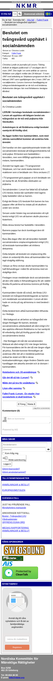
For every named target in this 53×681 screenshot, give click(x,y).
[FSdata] (12, 560)
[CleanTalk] (20, 578)
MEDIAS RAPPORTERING (15, 528)
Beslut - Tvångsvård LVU (14, 516)
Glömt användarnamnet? (14, 472)
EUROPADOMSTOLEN (13, 490)
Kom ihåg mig (6, 453)
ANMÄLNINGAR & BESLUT (16, 485)
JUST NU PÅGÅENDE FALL (16, 504)
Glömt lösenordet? (11, 469)
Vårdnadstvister (9, 519)
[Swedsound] (24, 555)
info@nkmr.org (16, 677)
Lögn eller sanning (12, 388)
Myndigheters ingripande (14, 508)
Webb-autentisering (17, 460)
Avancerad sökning (34, 14)
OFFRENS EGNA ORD (13, 522)
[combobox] (14, 14)
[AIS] (7, 565)
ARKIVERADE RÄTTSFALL (16, 513)
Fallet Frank (16, 53)
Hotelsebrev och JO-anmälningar (19, 372)
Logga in (7, 464)
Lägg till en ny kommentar (41, 408)
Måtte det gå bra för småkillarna (18, 383)
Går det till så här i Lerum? (15, 377)
